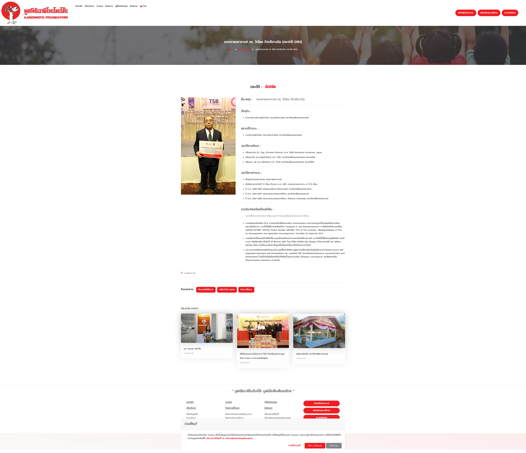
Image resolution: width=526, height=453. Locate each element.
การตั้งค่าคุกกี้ (294, 445)
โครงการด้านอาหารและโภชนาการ (238, 414)
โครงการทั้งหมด (246, 289)
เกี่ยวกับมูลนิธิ (192, 414)
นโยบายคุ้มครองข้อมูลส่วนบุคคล (238, 438)
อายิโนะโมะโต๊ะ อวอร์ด (227, 289)
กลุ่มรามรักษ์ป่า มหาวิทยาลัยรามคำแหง (312, 354)
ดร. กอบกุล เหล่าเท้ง (192, 348)
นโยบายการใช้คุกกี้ (271, 414)
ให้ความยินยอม (315, 445)
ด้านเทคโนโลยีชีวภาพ (205, 289)
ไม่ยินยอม (333, 445)
